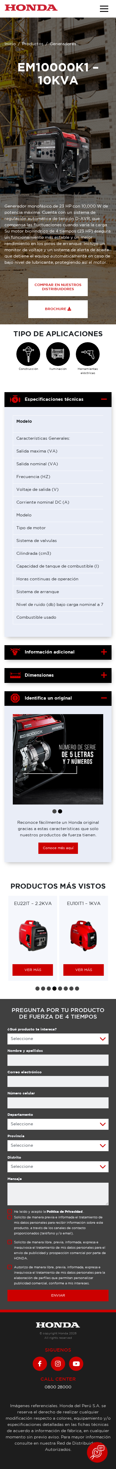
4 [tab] (54, 988)
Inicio (10, 44)
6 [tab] (66, 988)
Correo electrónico (24, 1072)
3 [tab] (49, 988)
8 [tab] (77, 988)
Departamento (20, 1114)
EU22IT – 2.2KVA (33, 904)
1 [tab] (54, 811)
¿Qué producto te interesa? (32, 1029)
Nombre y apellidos (25, 1050)
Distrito (14, 1157)
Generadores (63, 44)
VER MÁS (32, 970)
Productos (32, 44)
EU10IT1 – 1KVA (84, 904)
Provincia (15, 1136)
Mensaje (14, 1179)
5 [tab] (60, 988)
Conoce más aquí (58, 848)
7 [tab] (71, 988)
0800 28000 (58, 1387)
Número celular (21, 1093)
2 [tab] (60, 811)
